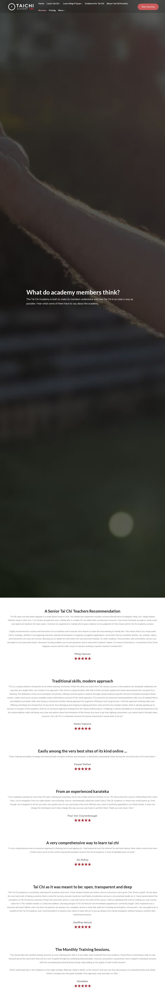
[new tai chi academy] (20, 6)
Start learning (148, 6)
